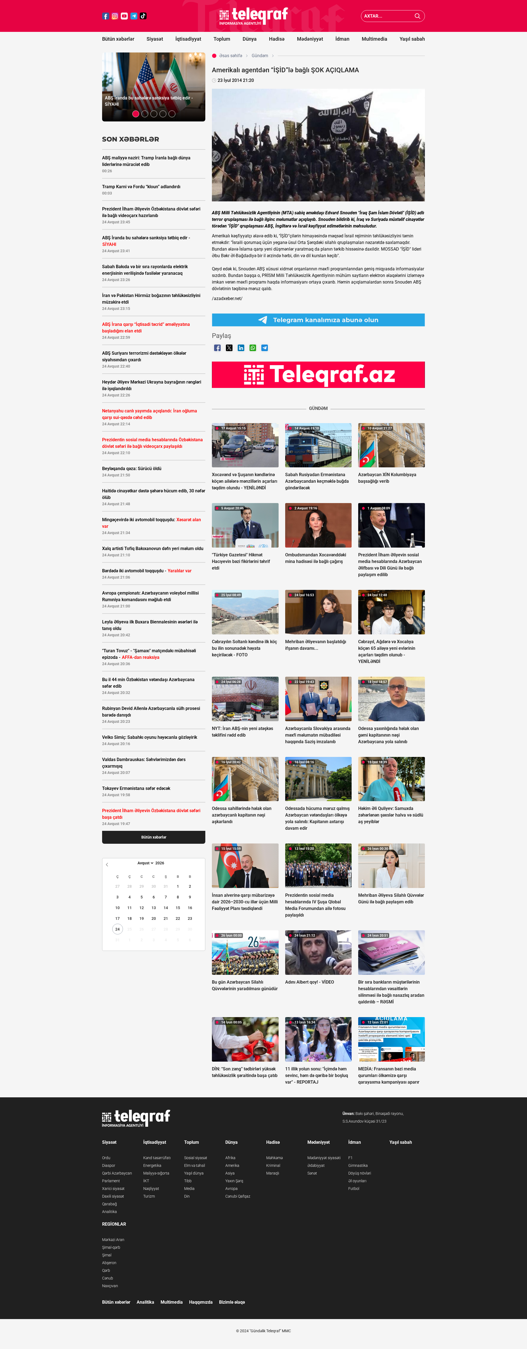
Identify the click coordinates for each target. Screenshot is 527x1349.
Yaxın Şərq (234, 1181)
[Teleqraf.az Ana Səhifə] (254, 16)
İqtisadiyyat (188, 39)
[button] (135, 113)
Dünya (250, 39)
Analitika (109, 1211)
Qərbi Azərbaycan (117, 1173)
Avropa (231, 1188)
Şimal (106, 1255)
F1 (350, 1158)
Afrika (230, 1158)
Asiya (230, 1173)
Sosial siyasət (195, 1158)
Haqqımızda (201, 1302)
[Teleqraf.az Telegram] (134, 16)
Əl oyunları (357, 1181)
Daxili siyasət (113, 1196)
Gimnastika (358, 1165)
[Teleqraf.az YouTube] (124, 16)
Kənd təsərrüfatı (157, 1158)
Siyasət (155, 39)
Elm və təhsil (194, 1165)
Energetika (152, 1165)
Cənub (107, 1278)
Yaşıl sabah (412, 39)
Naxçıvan (110, 1286)
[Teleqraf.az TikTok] (143, 16)
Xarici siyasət (113, 1188)
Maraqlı (272, 1173)
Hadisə (277, 39)
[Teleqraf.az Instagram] (115, 16)
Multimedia (374, 39)
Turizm (149, 1196)
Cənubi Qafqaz (237, 1196)
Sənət (312, 1173)
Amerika (232, 1165)
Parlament (111, 1181)
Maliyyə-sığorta (156, 1173)
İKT (146, 1181)
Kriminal (273, 1165)
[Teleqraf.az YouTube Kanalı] (318, 374)
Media (189, 1188)
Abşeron (109, 1263)
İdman (342, 39)
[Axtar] (417, 16)
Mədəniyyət (310, 39)
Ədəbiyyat (316, 1165)
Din (187, 1196)
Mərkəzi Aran (113, 1239)
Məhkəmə (274, 1158)
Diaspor (108, 1165)
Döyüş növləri (359, 1173)
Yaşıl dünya (194, 1173)
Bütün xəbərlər (118, 39)
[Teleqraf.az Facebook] (105, 16)
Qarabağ (109, 1204)
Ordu (106, 1158)
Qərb (106, 1270)
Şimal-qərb (111, 1247)
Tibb (188, 1181)
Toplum (222, 39)
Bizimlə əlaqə (232, 1302)
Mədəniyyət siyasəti (324, 1158)
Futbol (353, 1188)
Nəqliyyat (151, 1188)
